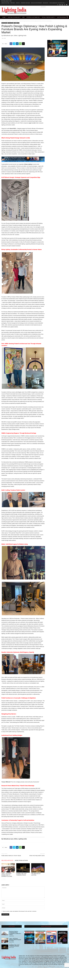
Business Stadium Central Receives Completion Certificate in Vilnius (15, 933)
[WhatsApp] (20, 43)
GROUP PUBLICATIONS (46, 926)
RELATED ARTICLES (7, 860)
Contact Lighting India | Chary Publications (57, 2)
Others (18, 22)
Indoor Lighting (15, 21)
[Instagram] (60, 5)
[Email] (23, 43)
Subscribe (18, 2)
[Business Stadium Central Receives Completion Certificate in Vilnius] (4, 933)
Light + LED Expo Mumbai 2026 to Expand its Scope (6, 875)
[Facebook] (58, 5)
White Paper (13, 2)
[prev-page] (2, 879)
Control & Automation (32, 17)
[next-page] (4, 879)
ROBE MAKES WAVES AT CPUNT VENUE (11, 855)
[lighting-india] (57, 48)
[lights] (23, 159)
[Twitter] (64, 5)
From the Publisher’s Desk (37, 855)
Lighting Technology (14, 17)
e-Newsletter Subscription (25, 2)
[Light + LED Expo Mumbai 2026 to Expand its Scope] (8, 867)
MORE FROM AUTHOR (21, 860)
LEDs (23, 17)
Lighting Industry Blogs (5, 2)
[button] (67, 17)
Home (3, 17)
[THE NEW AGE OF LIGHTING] (38, 867)
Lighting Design (61, 17)
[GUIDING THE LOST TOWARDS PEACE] (23, 867)
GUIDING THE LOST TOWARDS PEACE (14, 945)
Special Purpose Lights (48, 17)
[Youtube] (67, 5)
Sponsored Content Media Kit (36, 2)
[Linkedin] (62, 5)
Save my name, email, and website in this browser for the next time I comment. (20, 911)
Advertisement (45, 2)
